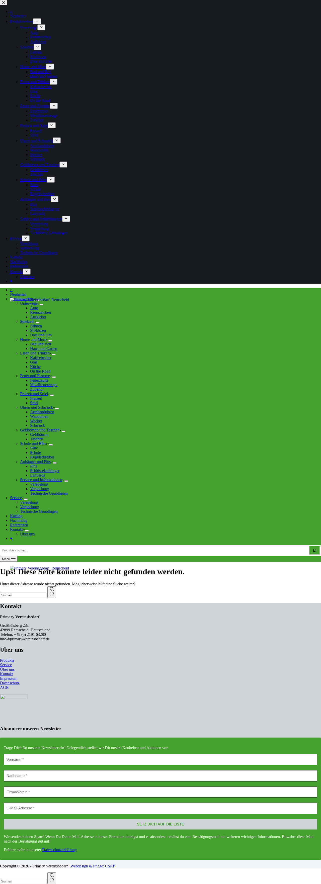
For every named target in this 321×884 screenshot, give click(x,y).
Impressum (8, 678)
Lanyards (37, 475)
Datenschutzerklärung (59, 850)
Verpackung (39, 489)
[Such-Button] (51, 878)
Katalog (16, 516)
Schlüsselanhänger (44, 471)
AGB (4, 687)
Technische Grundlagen (49, 493)
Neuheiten (18, 294)
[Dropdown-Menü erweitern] (66, 481)
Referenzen (19, 525)
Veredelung (39, 484)
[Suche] (314, 550)
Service (16, 498)
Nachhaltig (18, 520)
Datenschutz (10, 683)
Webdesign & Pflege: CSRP (92, 866)
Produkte (7, 660)
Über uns (27, 534)
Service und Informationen (41, 480)
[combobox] (23, 881)
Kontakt (16, 529)
